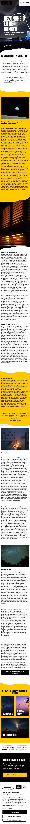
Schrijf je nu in (9, 774)
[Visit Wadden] (7, 788)
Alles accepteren (14, 812)
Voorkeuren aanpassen (14, 820)
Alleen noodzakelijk (14, 816)
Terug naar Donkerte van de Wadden (15, 672)
